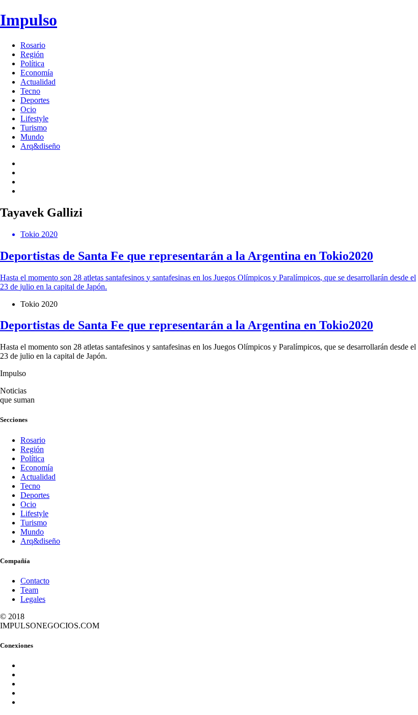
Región (32, 54)
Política (32, 63)
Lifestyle (34, 118)
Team (29, 590)
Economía (36, 72)
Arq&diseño (40, 146)
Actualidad (38, 81)
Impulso (28, 20)
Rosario (32, 45)
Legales (32, 599)
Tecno (30, 91)
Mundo (32, 137)
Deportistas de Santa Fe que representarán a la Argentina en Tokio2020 (186, 325)
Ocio (28, 109)
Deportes (34, 100)
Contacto (34, 580)
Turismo (33, 127)
